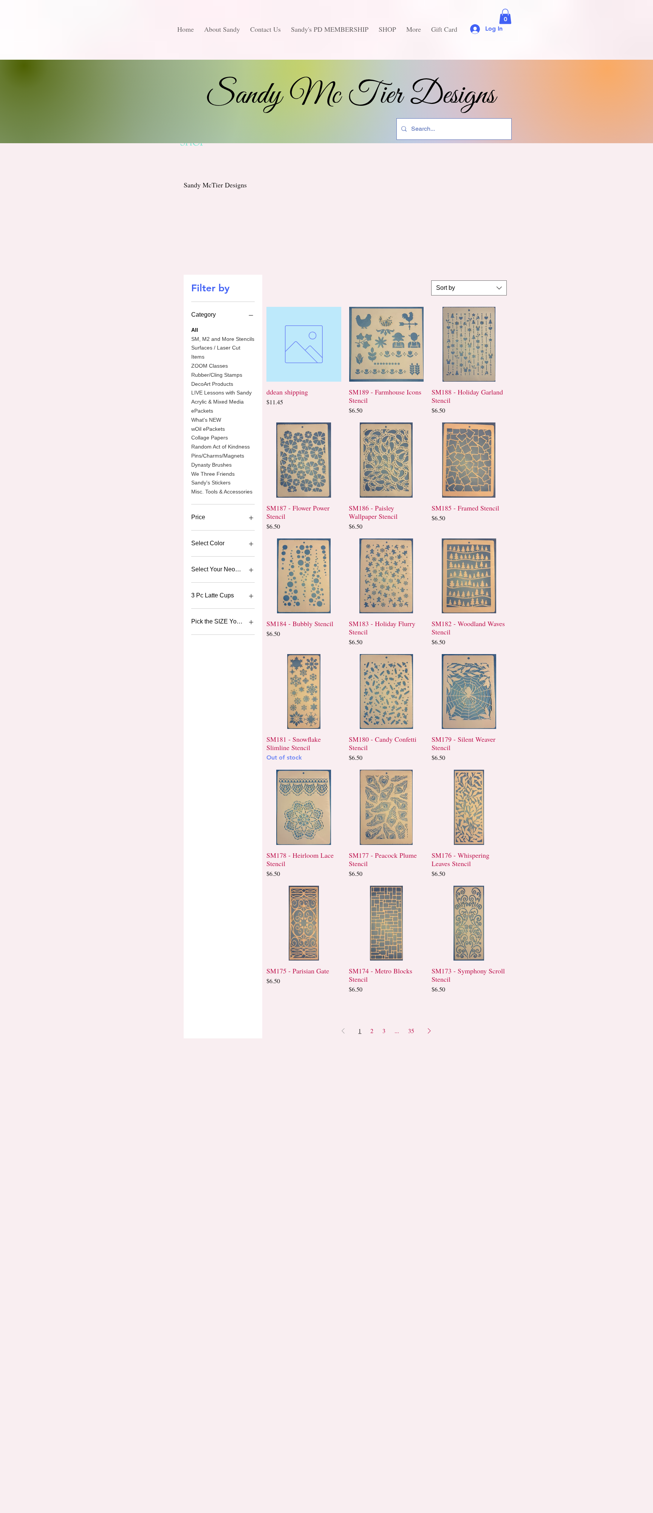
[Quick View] (303, 344)
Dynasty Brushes (211, 465)
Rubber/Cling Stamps (216, 375)
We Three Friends (213, 474)
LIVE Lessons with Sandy (221, 393)
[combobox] (469, 287)
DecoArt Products (212, 384)
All (194, 330)
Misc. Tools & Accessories (221, 492)
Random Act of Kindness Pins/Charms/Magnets (220, 451)
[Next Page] (429, 1030)
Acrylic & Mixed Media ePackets (217, 406)
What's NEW (206, 420)
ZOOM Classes (209, 366)
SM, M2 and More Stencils (222, 339)
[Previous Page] (343, 1030)
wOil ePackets (208, 429)
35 (411, 1031)
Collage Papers (209, 438)
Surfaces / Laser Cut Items (215, 352)
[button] (505, 16)
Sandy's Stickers (211, 483)
